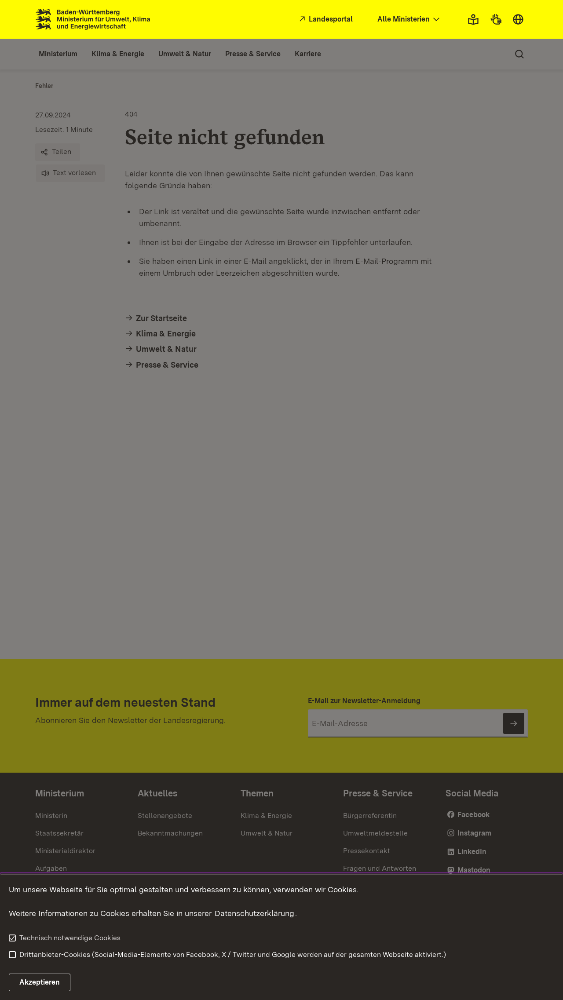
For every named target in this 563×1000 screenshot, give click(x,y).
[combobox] (409, 20)
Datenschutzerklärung (254, 913)
